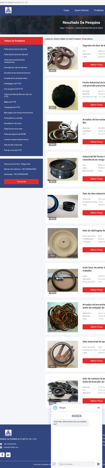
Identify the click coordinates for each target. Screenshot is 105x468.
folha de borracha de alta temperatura (14, 61)
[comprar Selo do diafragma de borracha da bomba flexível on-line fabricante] (63, 243)
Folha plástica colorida (13, 118)
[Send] (99, 464)
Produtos (70, 28)
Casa (62, 28)
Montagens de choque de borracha (18, 113)
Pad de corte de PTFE (13, 150)
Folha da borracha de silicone (16, 54)
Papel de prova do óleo (13, 129)
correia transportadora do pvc (16, 139)
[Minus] (98, 407)
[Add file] (54, 464)
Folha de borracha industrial (15, 49)
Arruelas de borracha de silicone (17, 73)
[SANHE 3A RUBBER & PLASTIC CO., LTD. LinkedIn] (8, 455)
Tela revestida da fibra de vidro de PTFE (18, 95)
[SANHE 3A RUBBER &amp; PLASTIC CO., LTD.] (8, 10)
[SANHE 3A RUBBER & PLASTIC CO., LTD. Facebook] (2, 455)
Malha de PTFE (10, 102)
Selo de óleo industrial (13, 145)
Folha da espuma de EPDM (15, 134)
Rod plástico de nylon (13, 123)
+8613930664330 (29, 169)
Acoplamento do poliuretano (15, 78)
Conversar (21, 181)
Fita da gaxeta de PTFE (13, 89)
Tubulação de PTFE (12, 107)
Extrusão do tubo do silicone (15, 67)
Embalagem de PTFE (12, 84)
